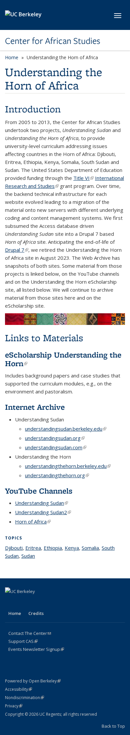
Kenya (72, 547)
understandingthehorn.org (57, 475)
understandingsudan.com (55, 447)
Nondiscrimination (24, 697)
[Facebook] (11, 602)
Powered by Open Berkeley (33, 681)
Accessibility (18, 689)
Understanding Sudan (41, 503)
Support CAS (23, 641)
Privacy (13, 706)
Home (11, 57)
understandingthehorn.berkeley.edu (68, 466)
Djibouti (14, 547)
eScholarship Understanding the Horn (63, 359)
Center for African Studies (52, 41)
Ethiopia (53, 547)
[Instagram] (63, 602)
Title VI (83, 178)
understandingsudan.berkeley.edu (65, 428)
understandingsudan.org (55, 438)
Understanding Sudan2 (43, 512)
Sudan (28, 555)
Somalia (90, 547)
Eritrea (33, 547)
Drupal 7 (16, 249)
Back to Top (113, 726)
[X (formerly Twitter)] (24, 602)
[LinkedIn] (37, 602)
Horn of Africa (33, 521)
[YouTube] (50, 602)
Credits (36, 613)
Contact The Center (29, 633)
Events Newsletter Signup (36, 649)
